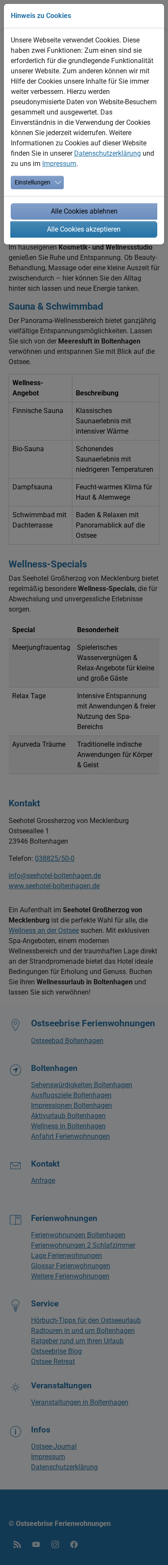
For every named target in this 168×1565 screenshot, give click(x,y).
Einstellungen (32, 182)
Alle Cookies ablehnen (84, 211)
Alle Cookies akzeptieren (84, 229)
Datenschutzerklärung (107, 153)
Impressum (59, 164)
